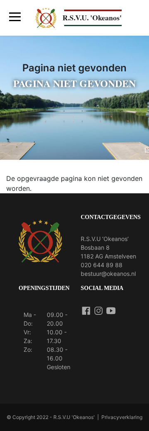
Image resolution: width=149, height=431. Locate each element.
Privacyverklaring (121, 417)
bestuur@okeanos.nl (108, 273)
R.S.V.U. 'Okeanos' (92, 17)
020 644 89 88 (102, 264)
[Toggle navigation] (15, 18)
